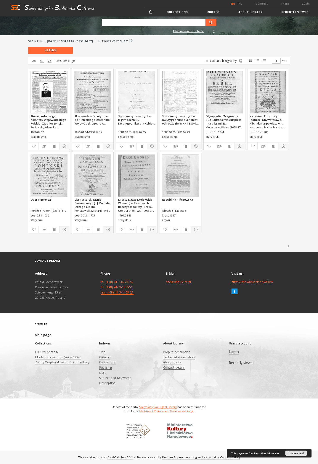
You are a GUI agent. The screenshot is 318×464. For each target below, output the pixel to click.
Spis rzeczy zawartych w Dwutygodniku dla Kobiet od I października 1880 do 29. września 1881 (180, 119)
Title (102, 352)
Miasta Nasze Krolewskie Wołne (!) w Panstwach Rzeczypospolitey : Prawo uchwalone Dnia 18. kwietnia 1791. (135, 203)
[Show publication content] (54, 146)
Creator (104, 357)
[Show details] (64, 146)
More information (270, 453)
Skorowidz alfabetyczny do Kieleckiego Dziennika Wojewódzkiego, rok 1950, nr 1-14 (92, 119)
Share (285, 3)
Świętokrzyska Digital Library (158, 407)
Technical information (179, 357)
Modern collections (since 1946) (58, 357)
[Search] (211, 22)
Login (306, 3)
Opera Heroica (41, 200)
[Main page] (151, 11)
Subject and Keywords (115, 378)
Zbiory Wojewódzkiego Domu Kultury (62, 362)
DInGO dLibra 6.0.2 (120, 457)
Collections (177, 12)
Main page (43, 335)
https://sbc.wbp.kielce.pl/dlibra (252, 282)
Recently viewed (294, 12)
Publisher (105, 367)
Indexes (213, 12)
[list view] (264, 61)
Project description (177, 352)
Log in (234, 351)
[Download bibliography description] (44, 146)
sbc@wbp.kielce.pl (178, 282)
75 (49, 60)
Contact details (174, 367)
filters (50, 50)
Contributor (107, 362)
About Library (250, 12)
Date (102, 373)
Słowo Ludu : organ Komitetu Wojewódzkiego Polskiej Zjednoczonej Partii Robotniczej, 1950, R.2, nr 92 (48, 119)
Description (107, 383)
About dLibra (172, 362)
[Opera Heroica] (49, 176)
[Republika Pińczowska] (180, 176)
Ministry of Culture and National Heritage (166, 411)
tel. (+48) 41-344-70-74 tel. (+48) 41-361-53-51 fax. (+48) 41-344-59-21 (117, 287)
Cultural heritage (47, 352)
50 (41, 60)
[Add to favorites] (33, 146)
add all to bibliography (222, 61)
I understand (296, 453)
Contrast (262, 3)
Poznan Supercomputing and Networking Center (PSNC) (201, 457)
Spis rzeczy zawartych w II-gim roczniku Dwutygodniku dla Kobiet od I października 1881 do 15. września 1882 (136, 119)
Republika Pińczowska (177, 200)
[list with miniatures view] (257, 61)
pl (240, 3)
